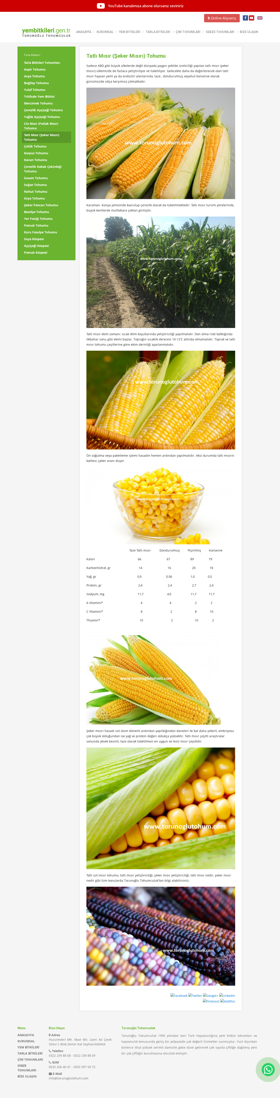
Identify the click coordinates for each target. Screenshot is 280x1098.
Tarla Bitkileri (32, 55)
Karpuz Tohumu (36, 153)
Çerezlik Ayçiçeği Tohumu (43, 110)
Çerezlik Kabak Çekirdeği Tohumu (42, 169)
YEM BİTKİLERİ (129, 32)
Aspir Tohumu (35, 69)
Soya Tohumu (34, 198)
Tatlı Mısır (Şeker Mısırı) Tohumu (41, 137)
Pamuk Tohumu (36, 225)
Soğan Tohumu (35, 185)
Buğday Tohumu (36, 83)
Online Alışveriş (223, 18)
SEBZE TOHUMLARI (220, 32)
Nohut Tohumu (35, 191)
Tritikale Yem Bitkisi (39, 96)
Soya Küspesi (34, 239)
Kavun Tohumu (35, 160)
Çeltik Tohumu (35, 146)
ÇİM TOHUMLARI (188, 32)
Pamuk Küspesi (35, 252)
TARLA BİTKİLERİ (158, 32)
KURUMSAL (105, 32)
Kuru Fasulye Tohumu (40, 232)
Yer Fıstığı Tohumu (38, 219)
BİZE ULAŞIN (249, 32)
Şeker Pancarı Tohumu (41, 205)
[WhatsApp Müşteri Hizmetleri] (268, 1069)
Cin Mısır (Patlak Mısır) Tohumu (41, 125)
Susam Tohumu (36, 178)
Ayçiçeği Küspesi (36, 246)
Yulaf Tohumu (34, 90)
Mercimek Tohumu (38, 103)
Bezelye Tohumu (36, 212)
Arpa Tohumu (34, 76)
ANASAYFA (83, 32)
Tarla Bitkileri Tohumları (42, 63)
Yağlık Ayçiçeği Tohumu (42, 117)
